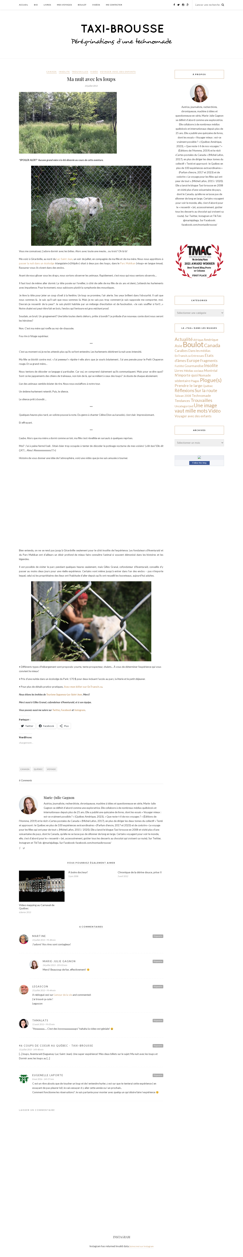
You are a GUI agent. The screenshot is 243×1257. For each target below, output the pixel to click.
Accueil (23, 5)
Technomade (201, 396)
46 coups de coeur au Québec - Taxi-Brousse (56, 1045)
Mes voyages (64, 5)
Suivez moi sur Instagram (141, 1246)
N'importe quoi (186, 375)
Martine (39, 936)
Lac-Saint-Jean (64, 259)
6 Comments (25, 780)
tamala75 (40, 1020)
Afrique (198, 339)
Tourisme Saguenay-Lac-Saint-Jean (64, 694)
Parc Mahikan (127, 263)
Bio (36, 5)
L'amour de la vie (63, 994)
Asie (178, 345)
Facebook (66, 710)
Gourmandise (194, 366)
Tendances (182, 401)
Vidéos (96, 5)
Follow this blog (199, 463)
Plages (195, 381)
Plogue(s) (211, 380)
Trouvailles (80, 72)
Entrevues (197, 355)
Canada (52, 72)
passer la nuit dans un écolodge (36, 263)
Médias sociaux (194, 370)
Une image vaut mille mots (196, 408)
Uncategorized (184, 406)
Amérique (211, 339)
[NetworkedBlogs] (199, 457)
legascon (40, 986)
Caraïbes (181, 351)
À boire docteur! (78, 872)
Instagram (79, 710)
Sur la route (206, 390)
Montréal (210, 371)
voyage (51, 769)
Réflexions (184, 390)
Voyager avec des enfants (118, 72)
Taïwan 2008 (183, 395)
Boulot (82, 5)
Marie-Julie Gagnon (59, 797)
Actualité (184, 339)
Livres (47, 5)
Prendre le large (188, 385)
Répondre (158, 936)
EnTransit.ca (183, 355)
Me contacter (114, 5)
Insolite (64, 72)
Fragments (209, 360)
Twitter (56, 710)
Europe (193, 360)
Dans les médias (199, 350)
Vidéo (94, 72)
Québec (38, 769)
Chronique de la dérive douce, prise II (140, 872)
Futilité (179, 366)
